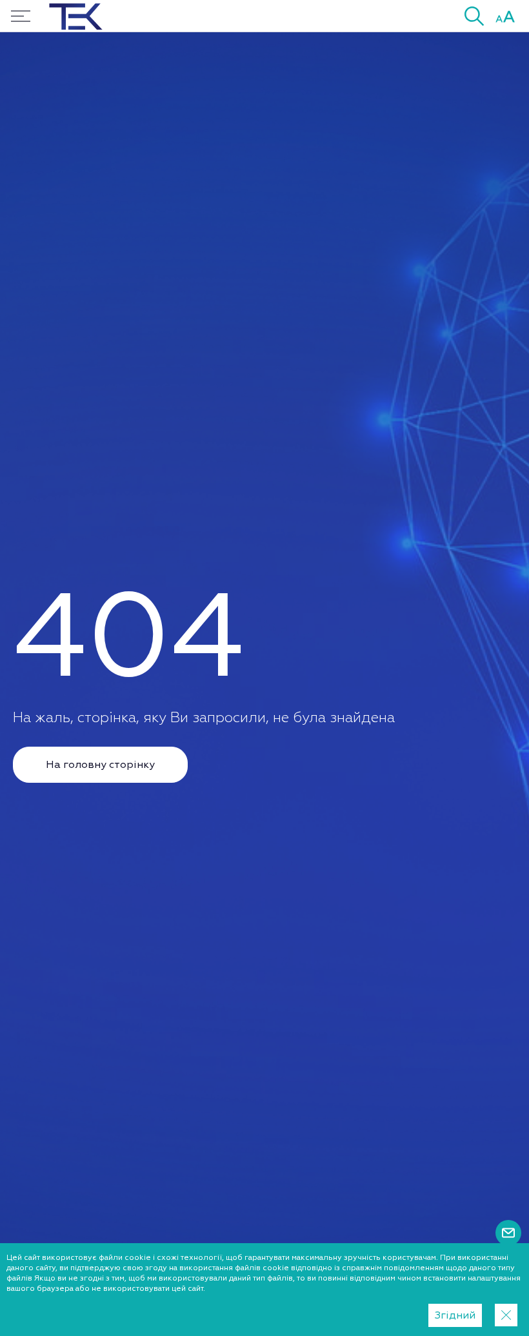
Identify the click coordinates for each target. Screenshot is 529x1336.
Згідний (455, 1315)
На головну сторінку (100, 764)
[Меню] (20, 16)
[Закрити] (506, 1315)
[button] (474, 15)
